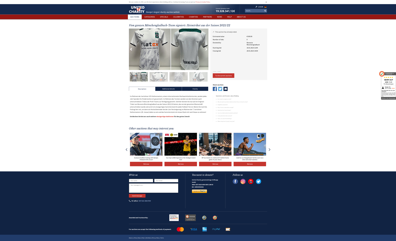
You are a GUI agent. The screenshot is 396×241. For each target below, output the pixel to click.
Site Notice (148, 238)
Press (135, 238)
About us (131, 238)
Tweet (220, 89)
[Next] (270, 149)
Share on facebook (215, 89)
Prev (131, 49)
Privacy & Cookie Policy (203, 2)
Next (206, 49)
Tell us (225, 89)
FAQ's (143, 238)
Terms (162, 238)
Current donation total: (223, 8)
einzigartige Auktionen (165, 116)
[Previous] (126, 149)
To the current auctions (223, 76)
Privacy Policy (156, 238)
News (139, 238)
